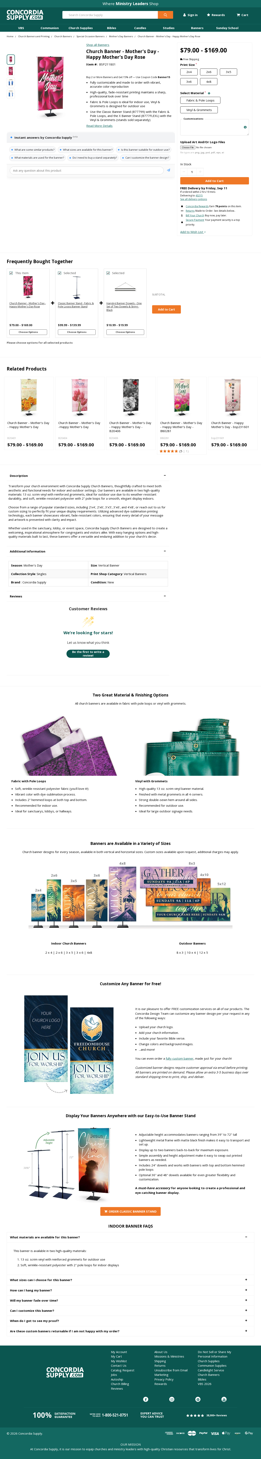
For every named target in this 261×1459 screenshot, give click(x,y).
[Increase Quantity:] (200, 171)
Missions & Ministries (169, 1356)
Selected (70, 273)
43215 (199, 195)
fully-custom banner (180, 1058)
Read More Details (99, 126)
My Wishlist (119, 1361)
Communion (50, 28)
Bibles (111, 28)
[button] (88, 476)
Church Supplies (81, 28)
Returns (160, 1365)
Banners (197, 28)
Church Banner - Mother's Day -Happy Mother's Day (79, 425)
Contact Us (118, 1365)
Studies (169, 28)
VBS (21, 28)
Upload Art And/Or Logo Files (202, 142)
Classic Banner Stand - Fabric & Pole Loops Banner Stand (76, 305)
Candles (140, 28)
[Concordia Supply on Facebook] (145, 1400)
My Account (119, 1352)
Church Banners (209, 1375)
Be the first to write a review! (88, 653)
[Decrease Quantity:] (183, 171)
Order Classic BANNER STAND (133, 1211)
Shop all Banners (97, 45)
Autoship (117, 1379)
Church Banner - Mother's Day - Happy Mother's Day (28, 425)
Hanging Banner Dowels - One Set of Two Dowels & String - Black (124, 307)
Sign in (192, 15)
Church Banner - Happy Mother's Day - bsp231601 (230, 425)
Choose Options (28, 331)
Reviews (117, 1388)
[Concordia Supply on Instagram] (171, 1400)
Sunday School (227, 28)
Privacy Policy (164, 1379)
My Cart (116, 1356)
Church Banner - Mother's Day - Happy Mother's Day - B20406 (130, 427)
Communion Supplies (212, 1365)
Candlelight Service (211, 1370)
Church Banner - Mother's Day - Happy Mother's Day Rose (27, 305)
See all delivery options (193, 199)
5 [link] (181, 451)
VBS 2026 (204, 1384)
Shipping (160, 1361)
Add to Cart (166, 309)
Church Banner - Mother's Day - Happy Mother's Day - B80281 (181, 427)
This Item (22, 273)
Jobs (114, 1375)
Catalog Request (122, 1370)
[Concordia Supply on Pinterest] (197, 1400)
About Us (160, 1352)
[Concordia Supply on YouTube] (224, 1400)
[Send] (168, 171)
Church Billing (120, 1384)
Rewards (218, 15)
